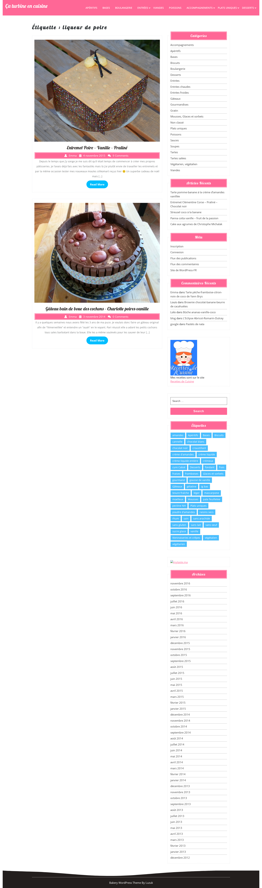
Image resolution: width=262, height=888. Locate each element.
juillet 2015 (177, 673)
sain (186, 518)
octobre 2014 (178, 726)
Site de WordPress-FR (183, 270)
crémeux (208, 461)
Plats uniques (227, 7)
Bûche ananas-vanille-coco (199, 312)
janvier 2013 (178, 851)
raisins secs (207, 512)
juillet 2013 (177, 816)
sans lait (196, 525)
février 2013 (178, 845)
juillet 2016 (177, 601)
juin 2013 (176, 822)
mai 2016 (176, 613)
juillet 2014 (177, 744)
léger (197, 493)
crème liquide (206, 454)
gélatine (191, 486)
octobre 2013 (178, 798)
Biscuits (175, 63)
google (174, 324)
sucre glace (179, 531)
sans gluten (179, 525)
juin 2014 (176, 750)
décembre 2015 (180, 643)
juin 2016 (176, 607)
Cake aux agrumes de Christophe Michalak (196, 224)
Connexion (177, 252)
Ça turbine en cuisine (26, 5)
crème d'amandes (183, 454)
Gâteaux (175, 98)
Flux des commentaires (184, 264)
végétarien (178, 544)
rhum (175, 518)
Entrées (142, 7)
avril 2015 (176, 690)
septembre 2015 (180, 661)
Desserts (248, 7)
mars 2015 (177, 696)
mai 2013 (176, 828)
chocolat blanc (195, 441)
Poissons (175, 7)
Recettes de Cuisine (182, 381)
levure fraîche (180, 493)
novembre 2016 (180, 583)
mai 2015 (176, 685)
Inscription (176, 246)
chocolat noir (180, 448)
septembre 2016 (180, 595)
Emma (174, 292)
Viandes (158, 7)
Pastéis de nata (195, 324)
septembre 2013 (180, 804)
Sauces (174, 140)
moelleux (177, 499)
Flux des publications (183, 258)
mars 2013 (177, 840)
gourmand (178, 480)
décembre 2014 (180, 714)
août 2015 (176, 667)
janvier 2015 (178, 708)
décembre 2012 (180, 857)
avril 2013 (176, 834)
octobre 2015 (178, 655)
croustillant (199, 448)
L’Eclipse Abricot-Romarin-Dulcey (203, 318)
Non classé (177, 122)
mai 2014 (176, 756)
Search (198, 411)
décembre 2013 (180, 786)
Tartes (174, 152)
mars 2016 (177, 625)
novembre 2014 (180, 720)
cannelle (177, 441)
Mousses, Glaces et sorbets (186, 116)
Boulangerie (123, 7)
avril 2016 (176, 619)
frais (221, 467)
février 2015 (178, 702)
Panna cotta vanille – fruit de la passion (194, 218)
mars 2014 (177, 768)
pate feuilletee (211, 499)
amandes (177, 435)
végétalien (211, 537)
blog (173, 318)
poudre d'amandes (183, 512)
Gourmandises (179, 104)
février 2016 (178, 631)
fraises (176, 473)
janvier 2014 (178, 780)
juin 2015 (176, 679)
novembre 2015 (180, 649)
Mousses (193, 499)
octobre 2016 (178, 589)
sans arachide (201, 518)
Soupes (174, 146)
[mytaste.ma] (179, 562)
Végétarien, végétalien (183, 164)
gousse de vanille (199, 480)
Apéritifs (91, 7)
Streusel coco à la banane (185, 212)
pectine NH (179, 505)
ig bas (204, 486)
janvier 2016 (178, 637)
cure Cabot (178, 467)
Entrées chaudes (180, 86)
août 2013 (176, 810)
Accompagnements (200, 7)
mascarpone (211, 493)
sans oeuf (211, 525)
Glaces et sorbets (213, 473)
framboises (191, 473)
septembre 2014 (180, 732)
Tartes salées (178, 158)
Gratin (174, 110)
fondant (209, 467)
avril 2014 (176, 762)
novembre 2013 (180, 792)
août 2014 (176, 738)
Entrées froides (179, 92)
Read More (97, 184)
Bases (106, 7)
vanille (194, 531)
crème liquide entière (185, 461)
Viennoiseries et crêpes (186, 537)
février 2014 (178, 774)
